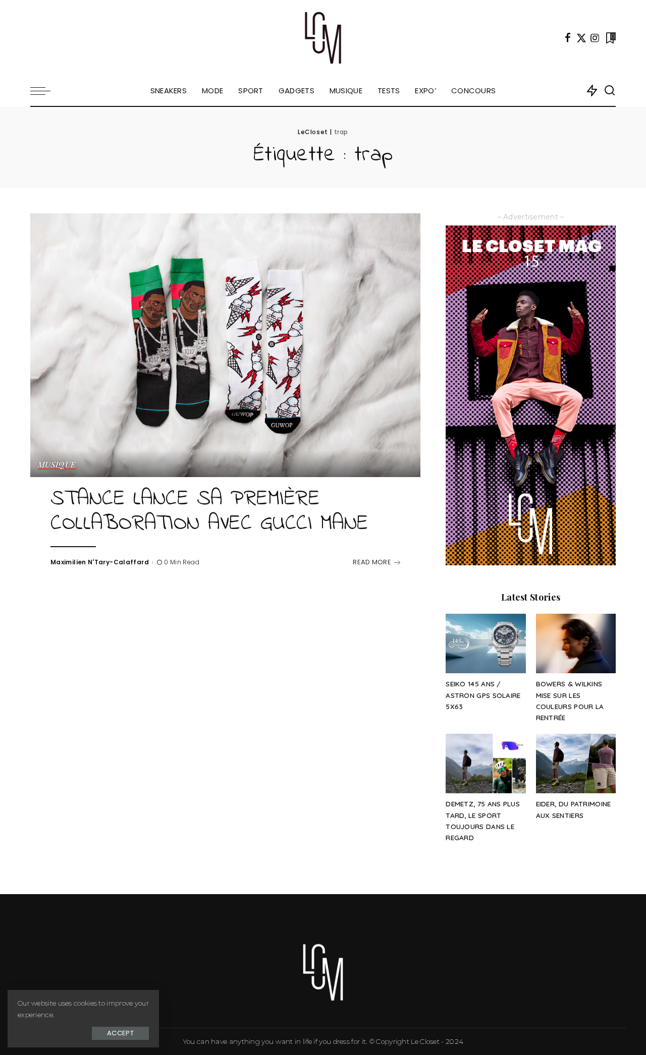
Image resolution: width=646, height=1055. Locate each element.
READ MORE (372, 562)
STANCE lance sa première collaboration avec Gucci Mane (209, 512)
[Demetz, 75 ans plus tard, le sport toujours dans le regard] (485, 764)
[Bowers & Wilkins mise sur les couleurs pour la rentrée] (576, 644)
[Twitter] (581, 37)
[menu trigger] (45, 91)
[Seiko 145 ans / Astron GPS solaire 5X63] (485, 644)
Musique (57, 465)
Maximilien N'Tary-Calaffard (99, 562)
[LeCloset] (323, 38)
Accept (120, 1033)
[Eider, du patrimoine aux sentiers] (576, 764)
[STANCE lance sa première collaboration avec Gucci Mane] (225, 345)
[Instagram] (595, 37)
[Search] (610, 91)
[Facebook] (568, 37)
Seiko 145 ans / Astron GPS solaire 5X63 (483, 695)
